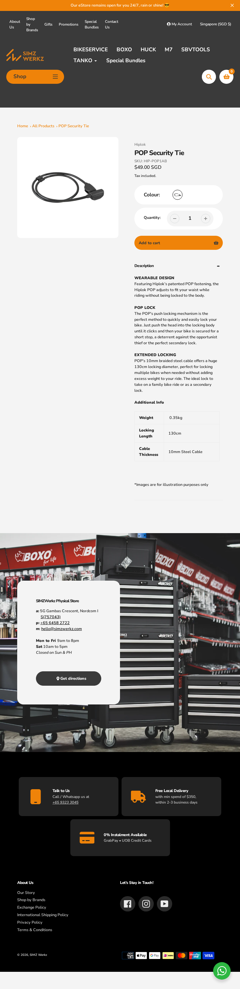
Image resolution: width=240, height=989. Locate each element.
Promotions (68, 24)
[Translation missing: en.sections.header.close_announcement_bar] (232, 5)
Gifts (48, 24)
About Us (14, 24)
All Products (43, 126)
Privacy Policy (29, 922)
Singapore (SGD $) (215, 24)
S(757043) (51, 616)
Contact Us (111, 24)
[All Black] (177, 195)
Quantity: (152, 217)
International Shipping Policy (42, 914)
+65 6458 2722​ (55, 622)
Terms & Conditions (34, 929)
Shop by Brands (32, 24)
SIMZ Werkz (38, 955)
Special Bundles (92, 24)
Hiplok (140, 144)
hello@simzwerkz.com (61, 628)
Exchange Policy (31, 907)
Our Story (26, 892)
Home (22, 126)
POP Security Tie (73, 126)
